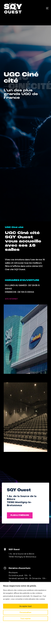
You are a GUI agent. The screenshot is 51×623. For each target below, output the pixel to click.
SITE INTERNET (11, 299)
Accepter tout (25, 606)
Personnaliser (25, 612)
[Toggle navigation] (41, 8)
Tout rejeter (25, 618)
